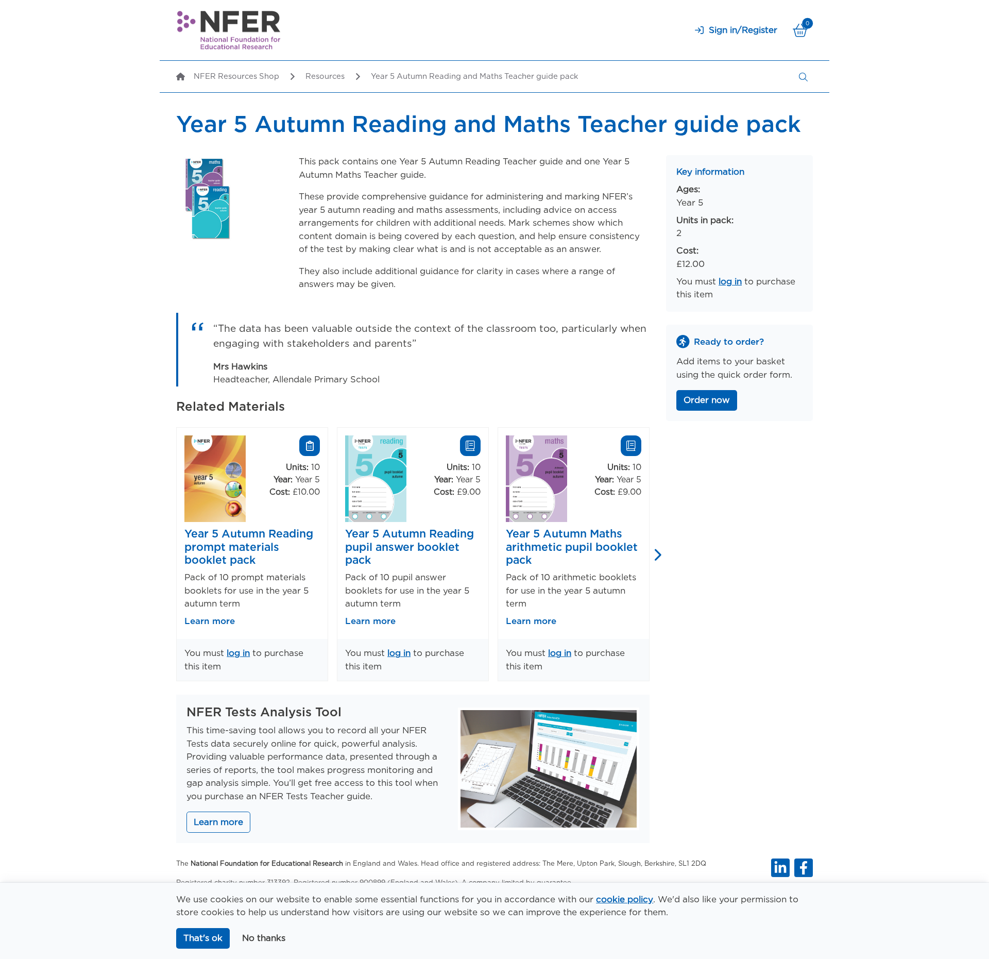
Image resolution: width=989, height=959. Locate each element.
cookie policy (624, 899)
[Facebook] (803, 868)
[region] (413, 554)
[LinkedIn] (780, 868)
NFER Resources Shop (236, 76)
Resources (325, 76)
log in (238, 653)
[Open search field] (803, 76)
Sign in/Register (743, 30)
